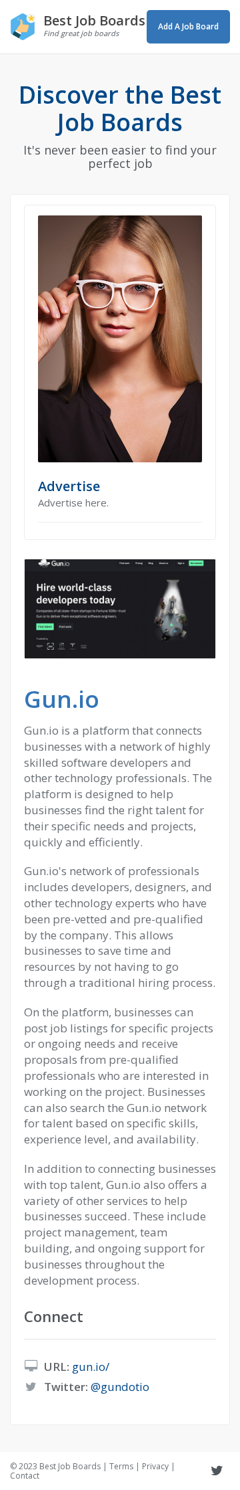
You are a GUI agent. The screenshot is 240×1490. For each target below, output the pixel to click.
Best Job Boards (70, 1466)
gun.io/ (90, 1366)
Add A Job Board (188, 26)
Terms (121, 1466)
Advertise (69, 486)
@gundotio (120, 1386)
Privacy (155, 1466)
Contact (24, 1475)
